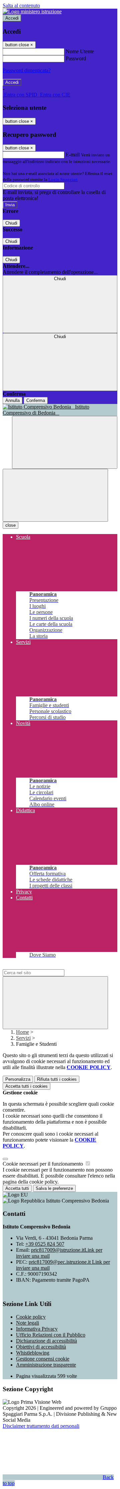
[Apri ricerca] (64, 442)
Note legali (27, 1323)
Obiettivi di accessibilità (41, 1347)
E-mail (73, 154)
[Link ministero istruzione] (32, 11)
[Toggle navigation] (55, 495)
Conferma (35, 400)
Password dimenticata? (27, 70)
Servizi (23, 1038)
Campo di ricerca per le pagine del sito (43, 966)
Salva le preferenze (54, 1188)
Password (76, 58)
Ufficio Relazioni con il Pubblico (50, 1335)
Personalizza (17, 1079)
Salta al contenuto (21, 5)
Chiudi (11, 223)
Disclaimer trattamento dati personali (41, 1426)
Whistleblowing (32, 1353)
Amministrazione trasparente (46, 1365)
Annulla (12, 400)
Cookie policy (31, 1317)
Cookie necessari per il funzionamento (43, 1164)
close (10, 525)
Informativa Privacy (37, 1329)
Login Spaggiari (63, 179)
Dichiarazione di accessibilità (46, 1341)
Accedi (12, 18)
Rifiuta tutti (57, 1079)
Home (22, 1032)
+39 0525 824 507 (44, 1244)
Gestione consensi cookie (42, 1359)
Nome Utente (80, 51)
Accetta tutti (26, 1086)
